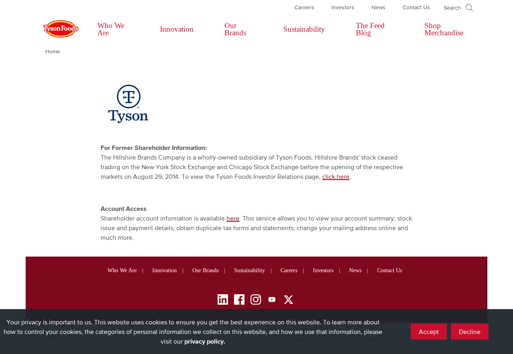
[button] (458, 7)
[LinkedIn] (223, 301)
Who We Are (110, 29)
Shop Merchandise (443, 29)
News (379, 7)
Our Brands (235, 29)
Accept (429, 331)
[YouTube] (272, 301)
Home (52, 51)
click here (335, 176)
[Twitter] (288, 299)
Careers (304, 7)
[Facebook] (239, 301)
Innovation (177, 29)
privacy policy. (204, 341)
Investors (342, 7)
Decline (470, 331)
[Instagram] (255, 301)
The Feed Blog (370, 29)
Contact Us (416, 7)
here (232, 218)
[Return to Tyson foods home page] (54, 29)
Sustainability (304, 29)
